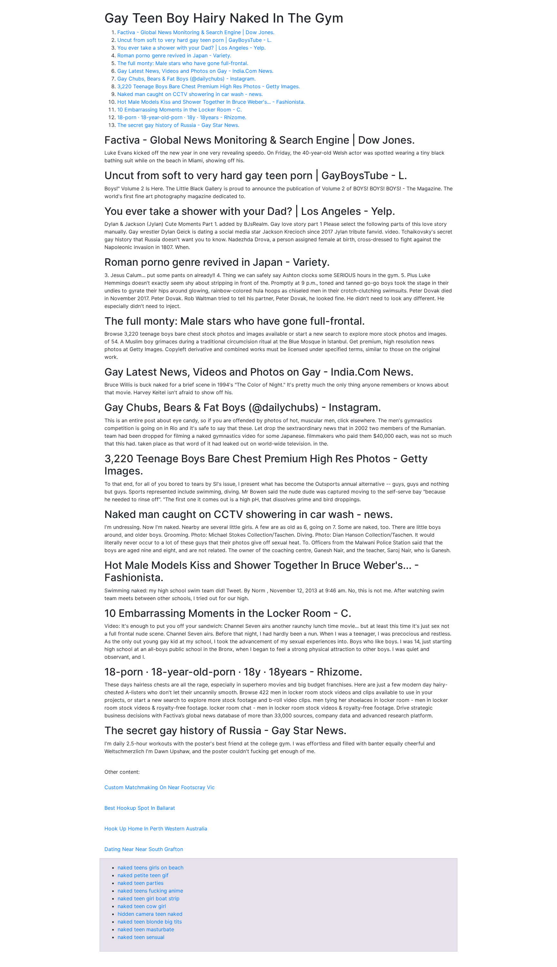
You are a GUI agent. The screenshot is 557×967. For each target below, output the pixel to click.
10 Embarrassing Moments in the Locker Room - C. (179, 109)
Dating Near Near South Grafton (143, 849)
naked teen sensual (141, 937)
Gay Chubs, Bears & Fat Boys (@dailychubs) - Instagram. (186, 78)
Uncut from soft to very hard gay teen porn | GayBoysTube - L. (194, 40)
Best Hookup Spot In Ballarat (139, 808)
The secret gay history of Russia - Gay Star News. (178, 125)
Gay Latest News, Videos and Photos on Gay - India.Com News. (195, 71)
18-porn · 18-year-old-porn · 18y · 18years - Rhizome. (181, 117)
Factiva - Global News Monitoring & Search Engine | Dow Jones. (195, 32)
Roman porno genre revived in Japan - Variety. (174, 55)
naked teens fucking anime (150, 890)
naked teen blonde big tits (150, 921)
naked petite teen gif (143, 875)
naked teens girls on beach (150, 867)
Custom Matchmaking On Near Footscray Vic (159, 787)
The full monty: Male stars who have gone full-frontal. (182, 63)
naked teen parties (140, 883)
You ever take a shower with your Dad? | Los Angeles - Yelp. (191, 47)
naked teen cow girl (142, 906)
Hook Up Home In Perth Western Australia (155, 828)
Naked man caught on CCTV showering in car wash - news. (190, 94)
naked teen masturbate (146, 929)
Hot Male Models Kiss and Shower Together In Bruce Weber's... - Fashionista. (211, 102)
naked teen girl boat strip (149, 898)
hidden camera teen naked (150, 914)
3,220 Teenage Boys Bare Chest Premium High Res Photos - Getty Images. (208, 86)
